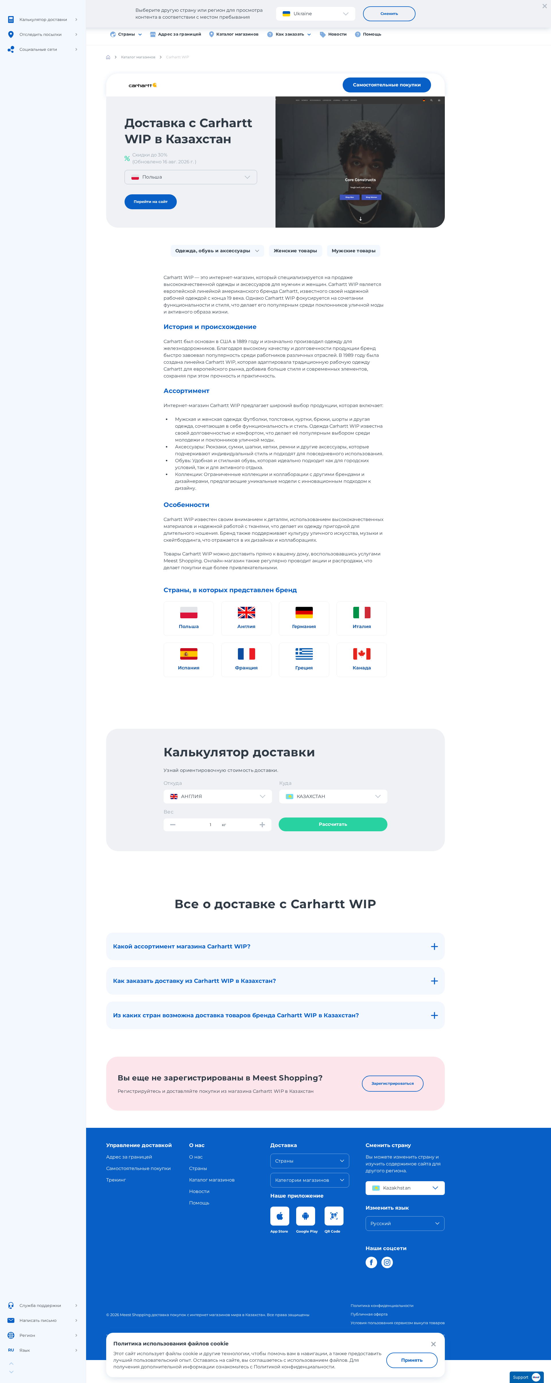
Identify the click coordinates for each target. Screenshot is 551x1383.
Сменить (389, 13)
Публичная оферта (369, 1314)
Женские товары (295, 250)
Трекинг (116, 1180)
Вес (169, 812)
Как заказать (290, 34)
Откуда (173, 783)
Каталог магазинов (237, 34)
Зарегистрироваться (393, 1083)
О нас (196, 1157)
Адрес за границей (179, 34)
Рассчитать (333, 824)
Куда (285, 783)
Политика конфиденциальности (382, 1305)
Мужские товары (354, 250)
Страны (126, 34)
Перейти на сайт (151, 201)
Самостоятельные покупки (387, 85)
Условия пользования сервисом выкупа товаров (398, 1322)
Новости (337, 34)
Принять (412, 1360)
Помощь (372, 34)
